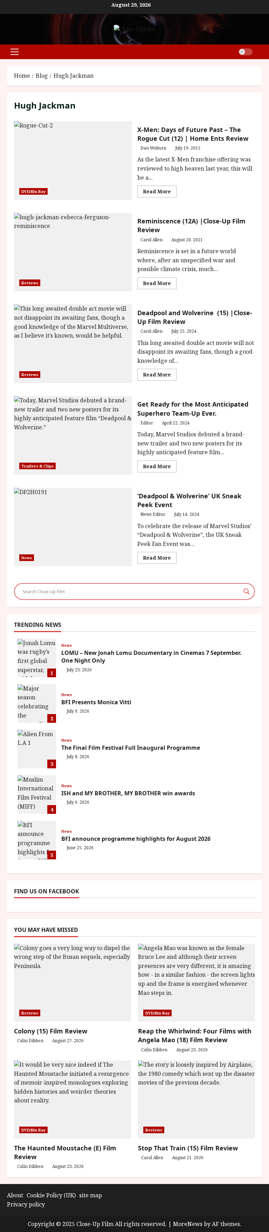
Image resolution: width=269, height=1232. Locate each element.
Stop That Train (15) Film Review (188, 1148)
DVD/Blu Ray (33, 191)
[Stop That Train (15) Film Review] (196, 1099)
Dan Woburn (153, 148)
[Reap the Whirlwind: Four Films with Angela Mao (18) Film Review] (196, 983)
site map (90, 1195)
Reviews (29, 282)
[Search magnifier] (246, 591)
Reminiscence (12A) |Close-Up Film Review (73, 252)
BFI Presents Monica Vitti (37, 703)
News (26, 557)
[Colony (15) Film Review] (72, 983)
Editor (146, 423)
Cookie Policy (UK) (51, 1195)
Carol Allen (151, 240)
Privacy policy (26, 1204)
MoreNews (187, 1224)
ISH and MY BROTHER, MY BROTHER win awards (37, 794)
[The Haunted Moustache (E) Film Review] (72, 1099)
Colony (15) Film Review (50, 1031)
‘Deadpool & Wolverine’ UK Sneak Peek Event (73, 527)
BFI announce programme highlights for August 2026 (37, 840)
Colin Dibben (30, 1041)
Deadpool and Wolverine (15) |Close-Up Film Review (73, 343)
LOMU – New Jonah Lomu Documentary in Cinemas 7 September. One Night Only (37, 658)
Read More (160, 193)
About (15, 1195)
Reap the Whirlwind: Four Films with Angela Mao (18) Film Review (194, 1035)
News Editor (152, 514)
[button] (14, 51)
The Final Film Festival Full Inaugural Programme (37, 749)
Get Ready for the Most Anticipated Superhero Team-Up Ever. (73, 435)
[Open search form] (260, 51)
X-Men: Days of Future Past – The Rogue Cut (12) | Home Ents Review (73, 160)
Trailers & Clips (37, 466)
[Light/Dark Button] (246, 51)
